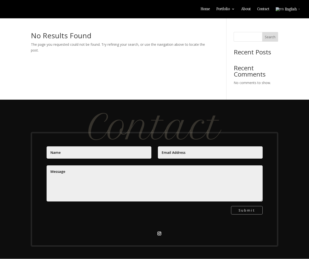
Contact (263, 9)
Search (270, 37)
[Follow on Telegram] (150, 233)
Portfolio (223, 9)
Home (205, 9)
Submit (247, 210)
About (246, 9)
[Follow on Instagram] (159, 233)
